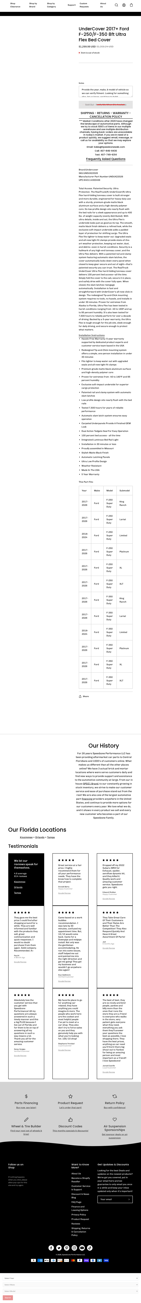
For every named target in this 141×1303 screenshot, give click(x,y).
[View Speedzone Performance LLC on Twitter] (59, 1248)
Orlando (39, 837)
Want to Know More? (80, 1166)
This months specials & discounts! (70, 1130)
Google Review (64, 893)
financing (87, 798)
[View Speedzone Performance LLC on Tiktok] (90, 1248)
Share (86, 696)
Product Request (80, 1219)
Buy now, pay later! (26, 1107)
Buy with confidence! (115, 1107)
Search (8, 1298)
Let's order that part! (70, 1107)
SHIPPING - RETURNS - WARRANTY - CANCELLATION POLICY (106, 114)
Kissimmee (26, 837)
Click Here (121, 15)
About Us (76, 1173)
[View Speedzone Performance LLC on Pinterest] (66, 1248)
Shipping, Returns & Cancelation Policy (80, 1231)
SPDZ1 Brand (90, 783)
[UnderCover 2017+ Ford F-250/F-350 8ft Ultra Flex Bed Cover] (14, 117)
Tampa (51, 837)
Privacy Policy (78, 1214)
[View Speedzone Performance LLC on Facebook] (51, 1248)
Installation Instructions (92, 335)
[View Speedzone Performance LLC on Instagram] (74, 1248)
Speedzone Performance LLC (73, 1255)
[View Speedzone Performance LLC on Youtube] (82, 1248)
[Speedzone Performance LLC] (25, 5)
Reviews (75, 1223)
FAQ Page (76, 1202)
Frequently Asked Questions (105, 159)
